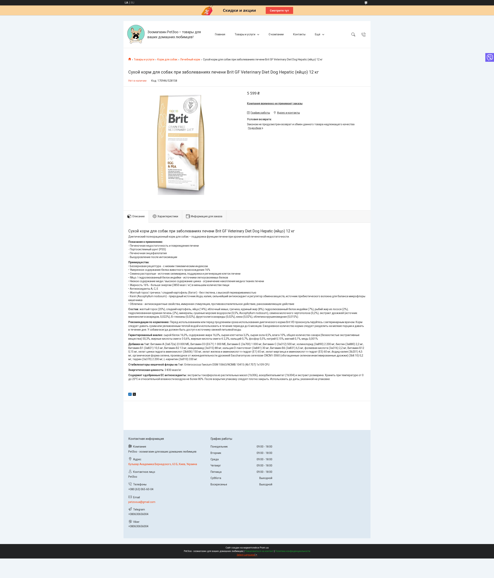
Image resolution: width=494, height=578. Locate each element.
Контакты (299, 34)
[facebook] (130, 394)
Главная (220, 34)
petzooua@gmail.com (141, 502)
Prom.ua (264, 547)
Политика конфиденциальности (292, 551)
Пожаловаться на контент (259, 551)
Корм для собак (167, 59)
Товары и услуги (245, 34)
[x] (134, 394)
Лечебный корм (190, 59)
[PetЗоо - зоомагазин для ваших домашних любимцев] (136, 34)
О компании (276, 34)
